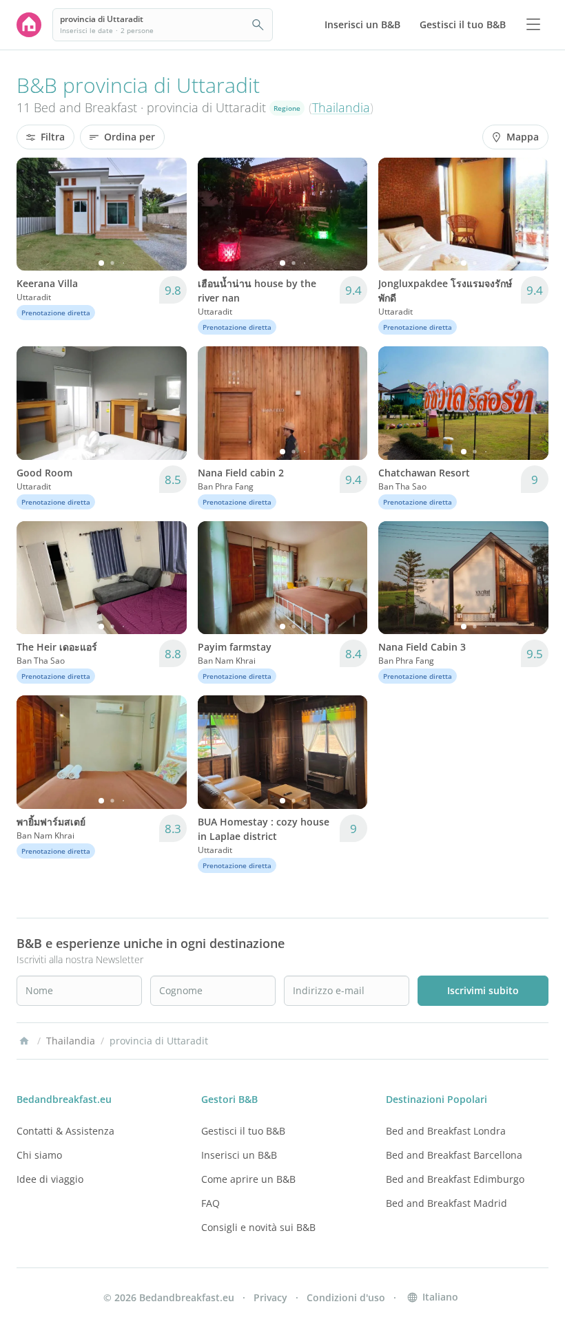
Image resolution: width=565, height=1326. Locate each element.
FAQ (210, 1203)
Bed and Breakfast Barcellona (454, 1154)
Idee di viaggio (50, 1179)
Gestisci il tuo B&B (243, 1130)
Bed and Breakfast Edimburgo (455, 1179)
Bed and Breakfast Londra (446, 1130)
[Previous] (35, 214)
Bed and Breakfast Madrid (446, 1203)
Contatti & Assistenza (65, 1130)
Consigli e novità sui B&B (258, 1227)
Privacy (270, 1297)
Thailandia (341, 107)
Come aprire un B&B (248, 1179)
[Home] (24, 1041)
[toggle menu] (533, 24)
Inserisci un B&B (239, 1154)
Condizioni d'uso (346, 1297)
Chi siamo (39, 1154)
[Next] (167, 214)
